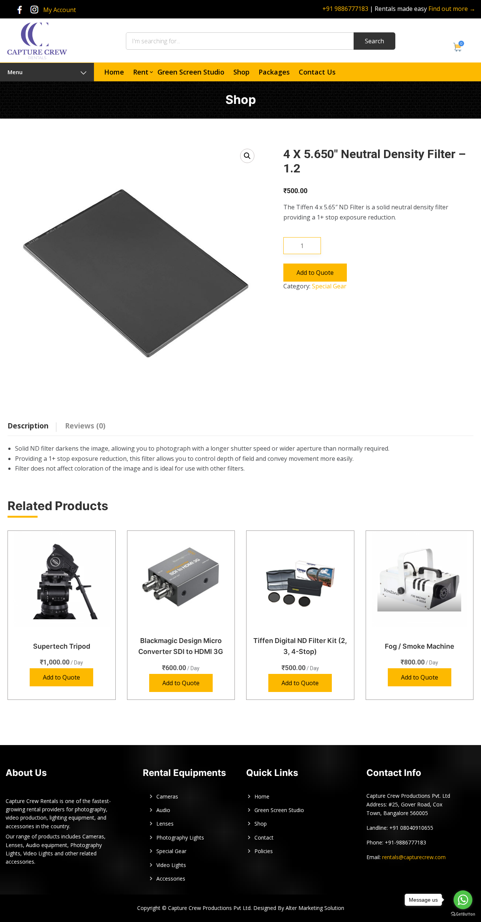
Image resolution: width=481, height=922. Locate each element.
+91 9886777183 (345, 9)
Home (114, 71)
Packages (274, 71)
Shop (241, 71)
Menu (15, 72)
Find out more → (451, 9)
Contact (264, 837)
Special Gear (329, 286)
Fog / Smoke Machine (419, 646)
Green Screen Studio (190, 71)
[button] (247, 156)
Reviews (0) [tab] (85, 426)
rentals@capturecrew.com (414, 857)
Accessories (170, 878)
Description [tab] (28, 426)
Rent (140, 71)
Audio (163, 810)
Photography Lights (180, 837)
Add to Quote (315, 272)
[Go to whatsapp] (463, 899)
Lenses (165, 823)
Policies (263, 851)
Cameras (167, 796)
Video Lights (171, 865)
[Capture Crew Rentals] (37, 40)
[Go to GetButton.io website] (463, 914)
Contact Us (317, 71)
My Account (59, 10)
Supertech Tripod (61, 646)
